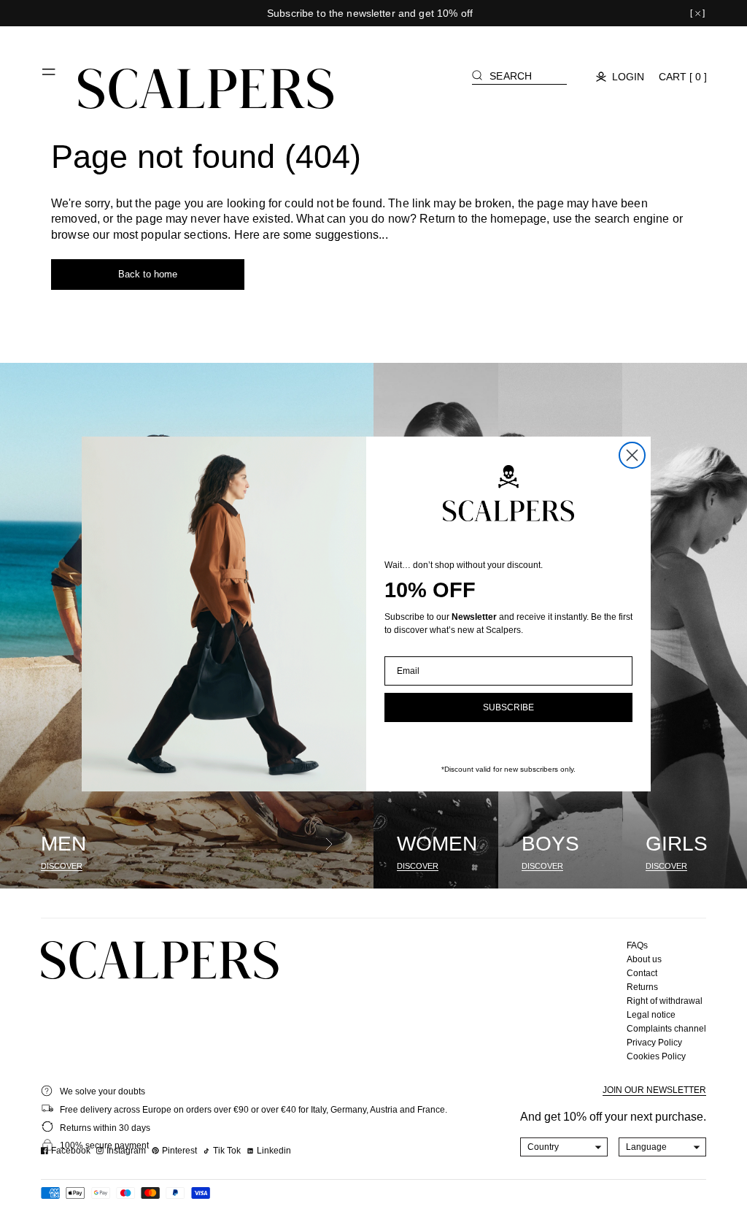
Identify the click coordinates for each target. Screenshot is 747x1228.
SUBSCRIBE (508, 707)
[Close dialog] (632, 455)
